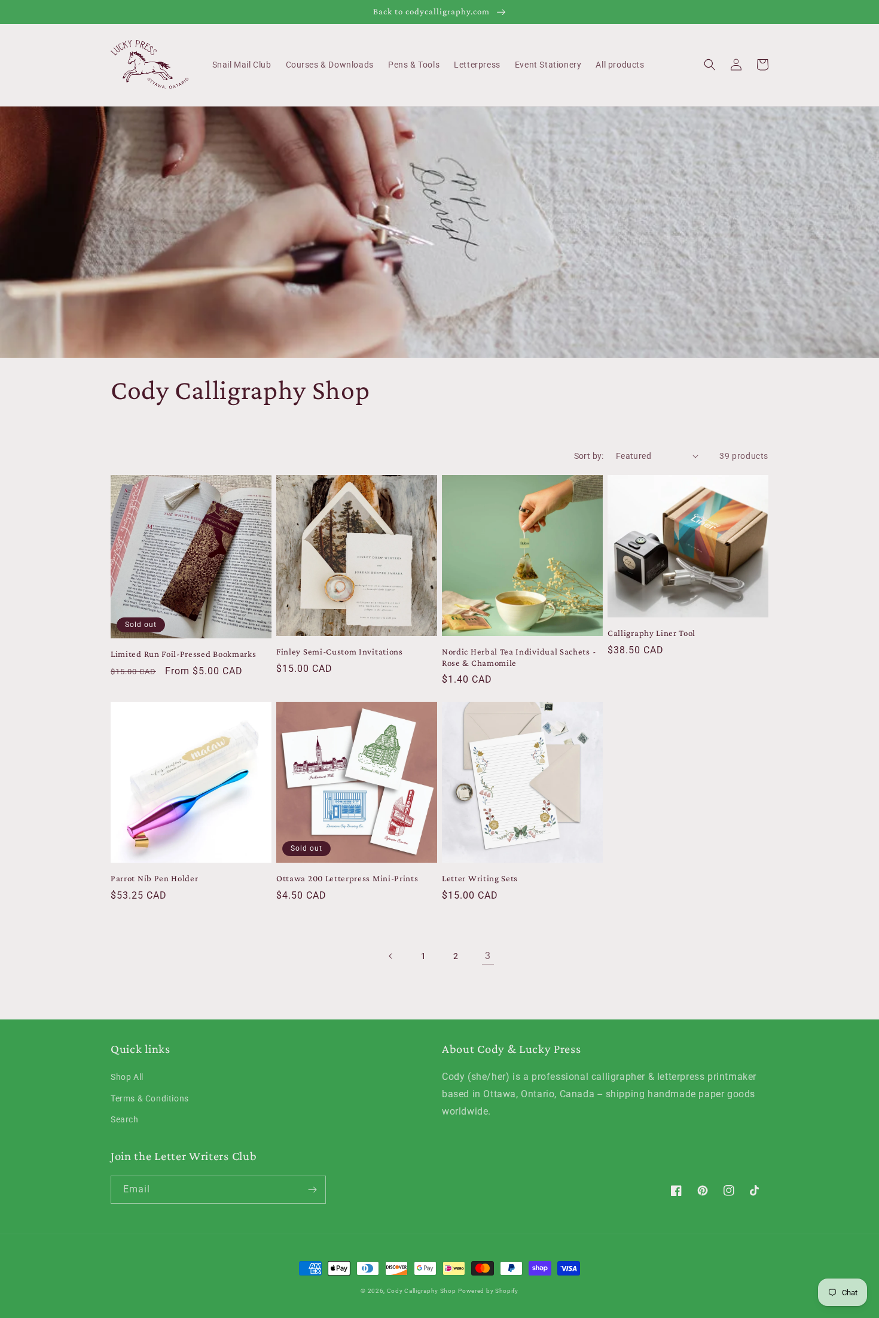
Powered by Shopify (488, 1290)
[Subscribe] (312, 1190)
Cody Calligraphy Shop (421, 1290)
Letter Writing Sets (480, 878)
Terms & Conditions (150, 1098)
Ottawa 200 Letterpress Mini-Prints (347, 878)
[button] (710, 64)
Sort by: (589, 456)
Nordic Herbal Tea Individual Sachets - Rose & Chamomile (519, 657)
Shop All (127, 1077)
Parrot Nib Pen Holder (155, 878)
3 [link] (488, 955)
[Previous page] (391, 956)
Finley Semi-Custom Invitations (339, 651)
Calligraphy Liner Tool (651, 633)
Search (125, 1119)
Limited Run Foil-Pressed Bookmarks (183, 654)
